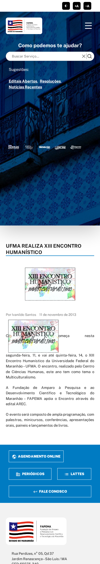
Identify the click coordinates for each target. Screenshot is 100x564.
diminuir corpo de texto (87, 6)
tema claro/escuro (66, 6)
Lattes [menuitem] (77, 474)
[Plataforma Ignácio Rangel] (29, 147)
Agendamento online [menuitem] (38, 456)
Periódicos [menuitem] (32, 474)
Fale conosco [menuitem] (52, 491)
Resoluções (50, 81)
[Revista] (44, 147)
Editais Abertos (23, 81)
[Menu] (88, 26)
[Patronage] (13, 147)
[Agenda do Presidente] (75, 147)
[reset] (84, 56)
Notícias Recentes (25, 87)
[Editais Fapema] (60, 147)
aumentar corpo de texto (77, 6)
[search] (89, 56)
